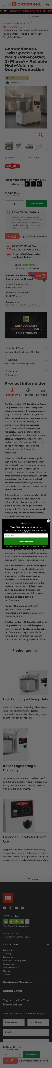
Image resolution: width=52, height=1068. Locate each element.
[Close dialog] (48, 520)
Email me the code (26, 542)
